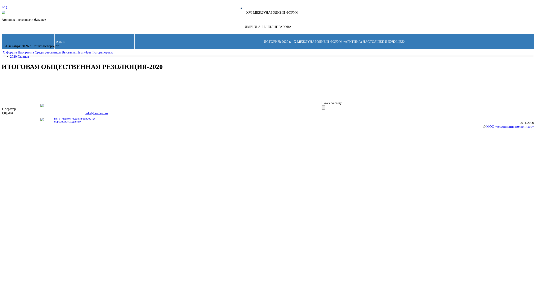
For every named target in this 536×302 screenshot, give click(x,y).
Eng (4, 7)
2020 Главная (19, 56)
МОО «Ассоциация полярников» (510, 126)
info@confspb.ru (96, 113)
